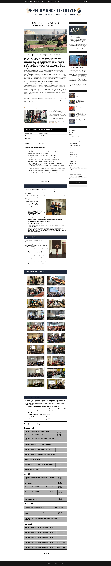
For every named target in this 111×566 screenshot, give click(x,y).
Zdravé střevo (73, 163)
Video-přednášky (74, 171)
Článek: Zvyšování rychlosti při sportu (36, 108)
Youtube (72, 159)
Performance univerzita (75, 174)
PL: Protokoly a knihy (74, 167)
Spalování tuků (73, 156)
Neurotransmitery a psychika (76, 141)
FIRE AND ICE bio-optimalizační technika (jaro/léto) (80, 101)
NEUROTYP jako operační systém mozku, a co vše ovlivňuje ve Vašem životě (80, 120)
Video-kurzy (73, 169)
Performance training (30, 241)
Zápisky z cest (73, 161)
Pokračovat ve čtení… (53, 122)
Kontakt (57, 1)
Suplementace (73, 154)
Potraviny (72, 152)
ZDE (60, 406)
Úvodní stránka (28, 1)
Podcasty (72, 150)
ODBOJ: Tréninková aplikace (76, 176)
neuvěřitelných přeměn (36, 255)
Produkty (50, 1)
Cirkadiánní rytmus (74, 136)
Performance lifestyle (75, 145)
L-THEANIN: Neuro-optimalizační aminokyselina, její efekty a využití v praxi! (81, 114)
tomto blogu (30, 400)
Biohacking (72, 138)
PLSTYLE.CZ (36, 1)
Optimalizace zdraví (74, 143)
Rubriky (43, 1)
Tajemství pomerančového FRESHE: (81, 94)
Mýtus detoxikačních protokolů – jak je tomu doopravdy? (80, 107)
